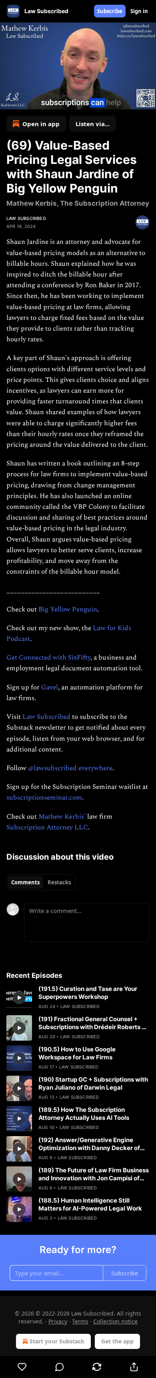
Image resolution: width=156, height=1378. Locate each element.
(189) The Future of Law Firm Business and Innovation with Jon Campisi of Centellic (93, 1174)
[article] (78, 997)
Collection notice (115, 1321)
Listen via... (93, 124)
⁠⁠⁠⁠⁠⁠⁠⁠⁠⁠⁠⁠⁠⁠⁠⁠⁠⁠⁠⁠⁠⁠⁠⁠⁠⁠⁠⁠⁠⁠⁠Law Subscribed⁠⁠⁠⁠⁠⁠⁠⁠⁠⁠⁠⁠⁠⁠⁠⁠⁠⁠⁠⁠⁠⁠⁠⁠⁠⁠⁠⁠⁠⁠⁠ (46, 717)
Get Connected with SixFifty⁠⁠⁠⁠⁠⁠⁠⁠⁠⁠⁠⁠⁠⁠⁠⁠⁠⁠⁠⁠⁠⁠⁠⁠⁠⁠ (48, 657)
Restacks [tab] (59, 882)
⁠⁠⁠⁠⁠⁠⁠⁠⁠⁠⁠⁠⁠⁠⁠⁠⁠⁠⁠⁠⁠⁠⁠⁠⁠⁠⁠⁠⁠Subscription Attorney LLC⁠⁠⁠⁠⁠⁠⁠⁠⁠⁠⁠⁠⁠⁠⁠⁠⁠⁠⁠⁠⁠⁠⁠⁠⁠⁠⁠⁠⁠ (47, 827)
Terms (80, 1321)
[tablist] (41, 882)
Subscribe (109, 11)
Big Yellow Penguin (67, 609)
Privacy (57, 1321)
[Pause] (9, 100)
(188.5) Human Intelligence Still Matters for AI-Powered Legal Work (90, 1204)
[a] (19, 997)
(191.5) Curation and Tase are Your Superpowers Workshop (87, 992)
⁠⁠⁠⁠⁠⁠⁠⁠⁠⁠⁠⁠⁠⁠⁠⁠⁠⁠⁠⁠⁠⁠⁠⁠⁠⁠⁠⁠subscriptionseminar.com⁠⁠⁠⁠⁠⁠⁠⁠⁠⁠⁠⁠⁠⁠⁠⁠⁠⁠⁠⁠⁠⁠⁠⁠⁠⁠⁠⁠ (44, 797)
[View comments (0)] (59, 1367)
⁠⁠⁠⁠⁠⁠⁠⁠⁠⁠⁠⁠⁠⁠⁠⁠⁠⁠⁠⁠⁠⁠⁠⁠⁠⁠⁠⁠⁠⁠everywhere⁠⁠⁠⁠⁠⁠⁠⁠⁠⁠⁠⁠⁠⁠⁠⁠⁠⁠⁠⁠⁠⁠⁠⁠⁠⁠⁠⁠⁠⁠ (95, 768)
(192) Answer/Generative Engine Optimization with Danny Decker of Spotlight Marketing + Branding (89, 1144)
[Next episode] (26, 100)
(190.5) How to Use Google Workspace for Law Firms (77, 1053)
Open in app (41, 124)
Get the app (117, 1341)
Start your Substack (57, 1341)
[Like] (22, 1367)
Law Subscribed (26, 218)
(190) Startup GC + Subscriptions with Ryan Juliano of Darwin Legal (93, 1083)
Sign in (139, 11)
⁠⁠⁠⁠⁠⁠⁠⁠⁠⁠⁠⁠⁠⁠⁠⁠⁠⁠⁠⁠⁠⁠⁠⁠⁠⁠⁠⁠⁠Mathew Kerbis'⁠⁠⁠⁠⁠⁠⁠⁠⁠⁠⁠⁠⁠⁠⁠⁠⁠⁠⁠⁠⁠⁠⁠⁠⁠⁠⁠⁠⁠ (62, 817)
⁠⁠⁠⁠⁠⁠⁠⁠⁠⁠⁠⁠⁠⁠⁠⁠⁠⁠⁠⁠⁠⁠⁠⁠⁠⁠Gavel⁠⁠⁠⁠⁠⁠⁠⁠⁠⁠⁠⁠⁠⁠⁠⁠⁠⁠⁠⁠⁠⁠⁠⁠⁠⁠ (49, 687)
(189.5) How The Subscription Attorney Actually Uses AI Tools (83, 1113)
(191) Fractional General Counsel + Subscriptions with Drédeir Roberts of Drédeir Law (93, 1023)
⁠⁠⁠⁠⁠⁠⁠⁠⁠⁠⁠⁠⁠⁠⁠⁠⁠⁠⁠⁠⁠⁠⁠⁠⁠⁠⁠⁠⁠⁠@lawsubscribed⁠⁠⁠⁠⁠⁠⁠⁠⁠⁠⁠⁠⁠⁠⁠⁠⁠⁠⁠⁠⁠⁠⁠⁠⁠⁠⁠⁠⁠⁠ (52, 768)
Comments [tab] (25, 882)
